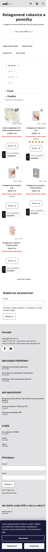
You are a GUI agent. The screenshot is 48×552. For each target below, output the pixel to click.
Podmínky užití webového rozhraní (16, 379)
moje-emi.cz (7, 511)
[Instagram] (11, 349)
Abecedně (20, 53)
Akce (11, 71)
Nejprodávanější (10, 46)
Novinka (12, 77)
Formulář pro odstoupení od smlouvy (17, 373)
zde (3, 532)
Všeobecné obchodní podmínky (15, 367)
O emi (4, 438)
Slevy (4, 444)
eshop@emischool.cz (10, 338)
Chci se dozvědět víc (23, 31)
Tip (11, 83)
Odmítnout (12, 546)
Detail (10, 146)
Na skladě (13, 65)
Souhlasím (34, 546)
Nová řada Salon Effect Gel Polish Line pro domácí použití (23, 399)
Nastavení (23, 538)
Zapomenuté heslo (9, 493)
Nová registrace (8, 490)
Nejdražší (7, 53)
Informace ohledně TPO (12, 412)
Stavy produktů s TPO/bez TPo (15, 406)
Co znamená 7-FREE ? (11, 432)
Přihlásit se (9, 316)
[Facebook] (5, 349)
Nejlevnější (27, 46)
